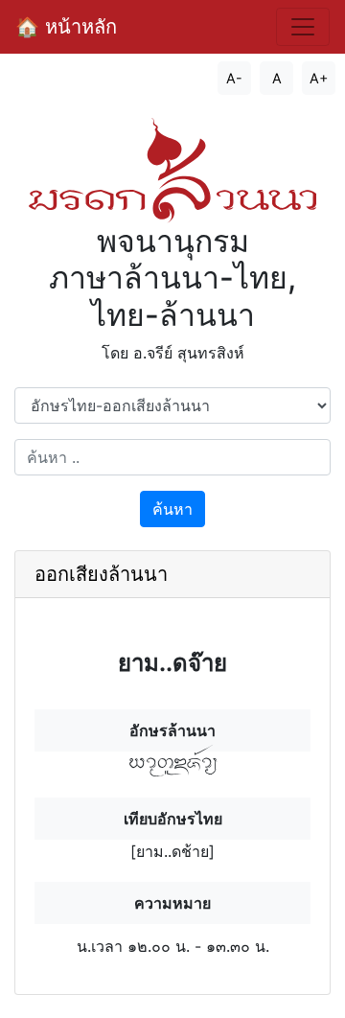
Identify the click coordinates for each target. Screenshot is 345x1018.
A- (234, 78)
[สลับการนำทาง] (303, 27)
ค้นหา (172, 509)
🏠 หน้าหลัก (66, 26)
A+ (319, 78)
